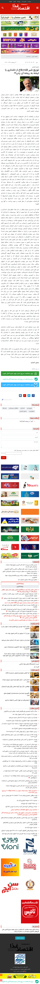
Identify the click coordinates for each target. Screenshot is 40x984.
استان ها (35, 926)
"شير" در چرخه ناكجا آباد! (26, 421)
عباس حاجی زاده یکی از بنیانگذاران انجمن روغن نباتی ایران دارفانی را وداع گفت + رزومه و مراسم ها (19, 591)
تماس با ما (24, 1)
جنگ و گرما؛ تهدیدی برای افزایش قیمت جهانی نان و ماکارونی (15, 628)
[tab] (20, 583)
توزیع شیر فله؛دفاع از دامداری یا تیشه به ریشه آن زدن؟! (22, 71)
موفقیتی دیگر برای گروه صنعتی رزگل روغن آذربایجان (16, 687)
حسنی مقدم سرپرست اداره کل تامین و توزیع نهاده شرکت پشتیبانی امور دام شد (21, 566)
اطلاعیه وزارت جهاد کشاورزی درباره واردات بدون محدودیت (17, 648)
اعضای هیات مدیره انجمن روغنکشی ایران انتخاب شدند (22, 600)
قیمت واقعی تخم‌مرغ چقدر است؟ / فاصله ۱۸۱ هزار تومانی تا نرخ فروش (19, 796)
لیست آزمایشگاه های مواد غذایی (29, 664)
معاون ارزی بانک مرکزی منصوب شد (27, 580)
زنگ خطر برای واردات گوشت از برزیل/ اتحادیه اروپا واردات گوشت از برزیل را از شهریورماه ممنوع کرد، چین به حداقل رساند (19, 610)
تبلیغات (10, 1)
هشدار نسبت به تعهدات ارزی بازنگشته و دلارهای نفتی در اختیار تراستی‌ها (20, 767)
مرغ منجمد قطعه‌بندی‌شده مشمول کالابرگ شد (24, 728)
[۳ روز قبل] (34, 629)
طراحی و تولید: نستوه (18, 971)
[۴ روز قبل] (34, 649)
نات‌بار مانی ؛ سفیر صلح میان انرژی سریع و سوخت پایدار (16, 681)
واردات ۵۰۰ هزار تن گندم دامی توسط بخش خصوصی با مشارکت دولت (19, 741)
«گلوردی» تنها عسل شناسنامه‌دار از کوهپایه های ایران (17, 694)
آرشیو (14, 1)
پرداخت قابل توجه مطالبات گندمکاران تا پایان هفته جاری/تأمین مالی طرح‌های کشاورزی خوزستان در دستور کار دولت (20, 931)
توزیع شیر (29, 408)
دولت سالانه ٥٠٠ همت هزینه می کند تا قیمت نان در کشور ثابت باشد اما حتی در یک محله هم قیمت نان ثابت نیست (19, 752)
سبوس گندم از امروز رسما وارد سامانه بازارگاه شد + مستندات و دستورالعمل (20, 777)
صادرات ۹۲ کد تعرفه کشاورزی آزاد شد (27, 800)
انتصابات (35, 562)
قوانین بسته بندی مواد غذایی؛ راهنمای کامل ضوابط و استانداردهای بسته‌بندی (19, 819)
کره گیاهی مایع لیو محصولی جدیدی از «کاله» (18, 673)
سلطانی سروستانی (13, 408)
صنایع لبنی (31, 411)
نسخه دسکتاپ (20, 938)
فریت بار (36, 667)
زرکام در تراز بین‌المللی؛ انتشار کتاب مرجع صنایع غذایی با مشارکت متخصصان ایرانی (19, 782)
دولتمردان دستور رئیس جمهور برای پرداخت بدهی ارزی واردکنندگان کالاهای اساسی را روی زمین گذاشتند (19, 814)
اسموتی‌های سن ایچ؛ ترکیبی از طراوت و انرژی (17, 700)
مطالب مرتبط (34, 418)
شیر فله (5, 408)
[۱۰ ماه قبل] (34, 688)
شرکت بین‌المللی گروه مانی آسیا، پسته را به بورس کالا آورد (21, 807)
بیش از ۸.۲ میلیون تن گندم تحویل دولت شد (17, 633)
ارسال (3, 458)
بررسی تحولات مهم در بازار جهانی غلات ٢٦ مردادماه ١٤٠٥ (21, 731)
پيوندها (18, 1)
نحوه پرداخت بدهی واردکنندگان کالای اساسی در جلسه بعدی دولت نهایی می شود (19, 757)
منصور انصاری (35, 67)
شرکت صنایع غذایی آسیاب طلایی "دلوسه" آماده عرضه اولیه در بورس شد (20, 772)
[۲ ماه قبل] (34, 675)
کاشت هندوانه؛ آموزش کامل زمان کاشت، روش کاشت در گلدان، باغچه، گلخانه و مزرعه (19, 595)
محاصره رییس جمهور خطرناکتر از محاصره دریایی (24, 810)
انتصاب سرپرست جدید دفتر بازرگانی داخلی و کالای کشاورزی (21, 569)
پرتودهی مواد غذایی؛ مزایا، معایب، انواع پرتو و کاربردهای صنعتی (19, 613)
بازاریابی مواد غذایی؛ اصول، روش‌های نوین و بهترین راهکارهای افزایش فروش (20, 823)
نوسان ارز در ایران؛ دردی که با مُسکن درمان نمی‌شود (16, 640)
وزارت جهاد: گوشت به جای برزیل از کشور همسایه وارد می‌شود (20, 598)
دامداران (22, 408)
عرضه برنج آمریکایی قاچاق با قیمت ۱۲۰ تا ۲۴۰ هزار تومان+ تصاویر (19, 831)
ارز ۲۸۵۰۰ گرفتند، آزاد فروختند (29, 803)
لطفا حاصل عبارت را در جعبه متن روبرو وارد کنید (26, 450)
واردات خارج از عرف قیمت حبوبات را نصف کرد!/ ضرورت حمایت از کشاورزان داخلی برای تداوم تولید (16, 655)
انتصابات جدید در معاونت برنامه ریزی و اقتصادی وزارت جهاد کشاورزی (21, 576)
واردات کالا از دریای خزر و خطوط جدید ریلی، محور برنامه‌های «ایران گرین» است (19, 736)
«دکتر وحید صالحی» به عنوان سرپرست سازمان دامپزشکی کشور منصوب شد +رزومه (20, 572)
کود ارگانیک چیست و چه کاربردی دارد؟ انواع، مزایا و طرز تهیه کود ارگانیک (19, 606)
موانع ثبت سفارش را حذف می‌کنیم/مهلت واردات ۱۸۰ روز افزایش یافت (19, 762)
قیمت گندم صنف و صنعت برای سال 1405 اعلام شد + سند (21, 603)
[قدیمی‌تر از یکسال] (34, 695)
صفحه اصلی (34, 57)
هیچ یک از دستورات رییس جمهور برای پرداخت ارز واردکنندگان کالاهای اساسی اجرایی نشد (20, 617)
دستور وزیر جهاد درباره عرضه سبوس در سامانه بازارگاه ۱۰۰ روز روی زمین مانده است (19, 792)
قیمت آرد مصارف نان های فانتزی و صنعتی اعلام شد (23, 620)
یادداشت (28, 57)
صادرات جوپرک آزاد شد (31, 827)
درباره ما (29, 1)
